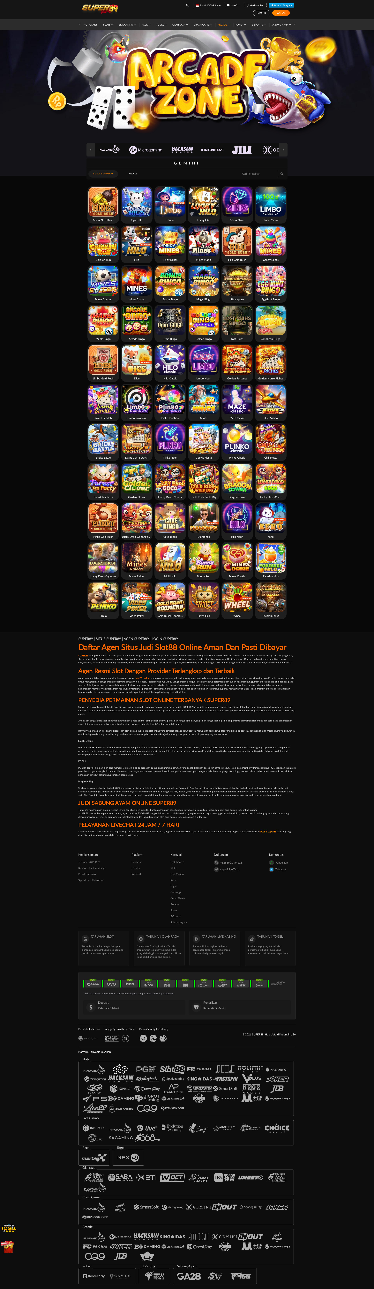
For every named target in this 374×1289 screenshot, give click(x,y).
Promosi (136, 862)
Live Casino (126, 25)
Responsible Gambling (91, 868)
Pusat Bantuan (87, 874)
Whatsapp (281, 862)
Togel (160, 25)
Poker (240, 25)
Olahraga (179, 25)
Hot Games (91, 25)
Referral (136, 874)
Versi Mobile (256, 5)
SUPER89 (83, 655)
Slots (107, 25)
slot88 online (142, 678)
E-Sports (258, 25)
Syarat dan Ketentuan (91, 880)
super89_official (229, 869)
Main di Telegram (283, 5)
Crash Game (202, 25)
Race (145, 25)
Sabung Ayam (280, 25)
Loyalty (135, 868)
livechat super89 (267, 831)
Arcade (223, 25)
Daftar (281, 13)
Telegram (280, 869)
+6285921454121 (231, 862)
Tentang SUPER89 (89, 862)
